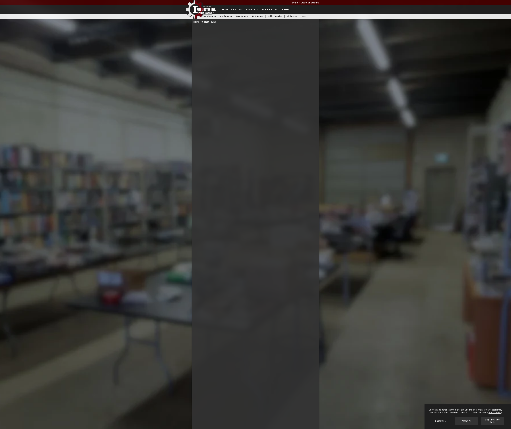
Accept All (466, 420)
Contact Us (252, 9)
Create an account (310, 2)
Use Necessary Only (492, 421)
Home (225, 9)
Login (295, 2)
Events (285, 9)
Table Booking (270, 9)
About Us (236, 9)
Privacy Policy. (495, 412)
